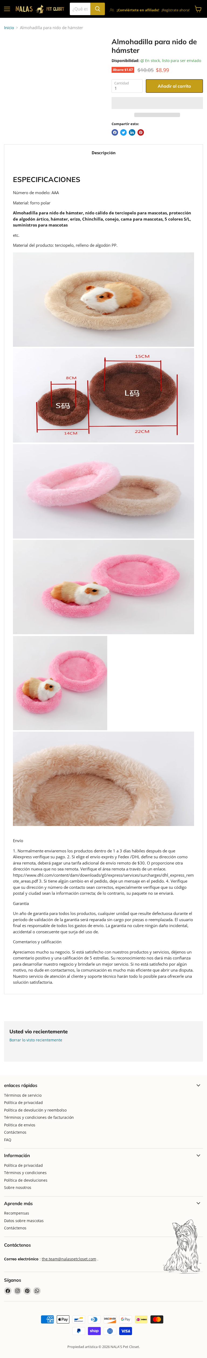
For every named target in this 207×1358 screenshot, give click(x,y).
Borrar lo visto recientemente (35, 1040)
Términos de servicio (23, 1095)
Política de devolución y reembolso (35, 1110)
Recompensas (16, 1213)
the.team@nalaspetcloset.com (69, 1258)
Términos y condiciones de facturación (39, 1117)
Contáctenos (15, 1132)
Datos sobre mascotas (24, 1220)
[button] (157, 103)
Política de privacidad (23, 1102)
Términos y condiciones (25, 1172)
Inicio (9, 27)
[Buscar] (97, 9)
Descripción (104, 152)
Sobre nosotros (17, 1187)
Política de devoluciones (25, 1180)
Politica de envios (19, 1124)
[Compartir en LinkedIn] (132, 132)
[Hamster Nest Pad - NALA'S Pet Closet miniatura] (12, 51)
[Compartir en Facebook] (115, 132)
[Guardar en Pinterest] (140, 132)
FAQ (7, 1139)
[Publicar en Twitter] (123, 132)
